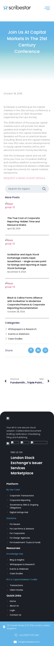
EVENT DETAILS (36, 178)
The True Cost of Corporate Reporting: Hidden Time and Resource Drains (23, 221)
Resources (13, 548)
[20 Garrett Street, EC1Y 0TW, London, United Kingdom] (27, 628)
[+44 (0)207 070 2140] (27, 636)
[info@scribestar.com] (27, 642)
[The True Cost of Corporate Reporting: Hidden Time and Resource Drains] (12, 209)
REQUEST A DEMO (14, 178)
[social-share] (31, 350)
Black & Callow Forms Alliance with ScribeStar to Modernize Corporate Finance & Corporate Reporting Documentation (26, 303)
